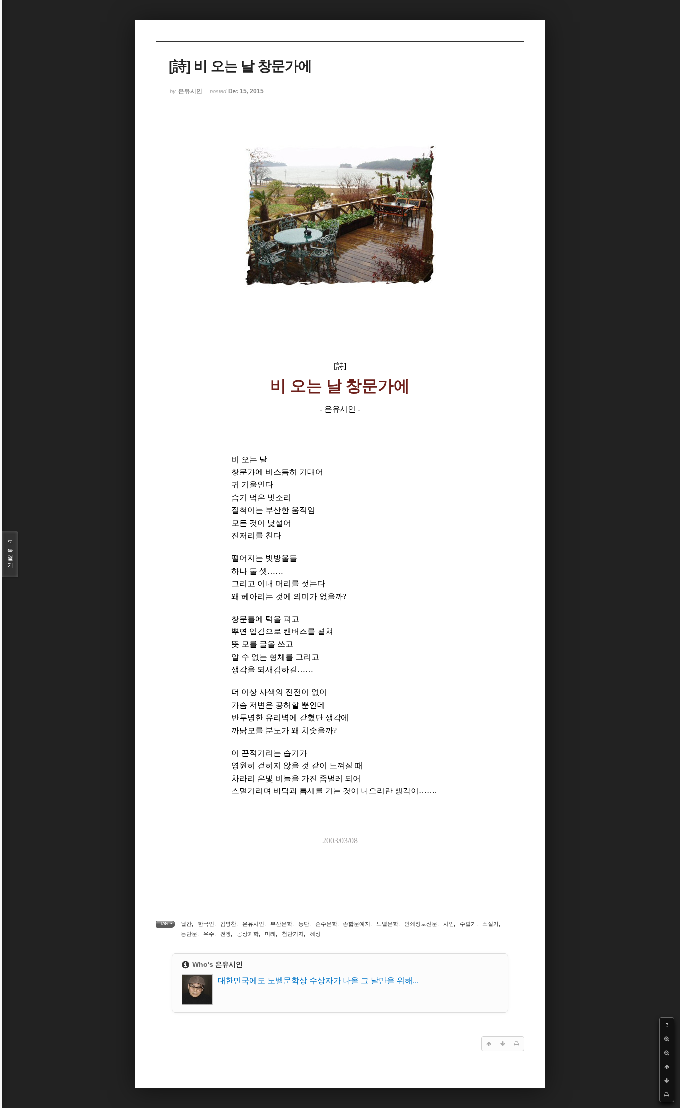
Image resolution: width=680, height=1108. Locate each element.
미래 (270, 934)
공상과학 (248, 934)
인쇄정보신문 (420, 924)
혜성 (315, 934)
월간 (186, 924)
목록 (10, 554)
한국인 (206, 924)
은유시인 (253, 924)
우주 (208, 934)
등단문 (189, 934)
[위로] (667, 1067)
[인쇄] (667, 1095)
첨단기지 (293, 934)
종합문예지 (356, 924)
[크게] (667, 1039)
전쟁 (225, 934)
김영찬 (228, 924)
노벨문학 (387, 924)
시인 (448, 924)
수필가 (468, 924)
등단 (303, 924)
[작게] (667, 1053)
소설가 (490, 924)
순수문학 (326, 924)
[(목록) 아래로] (667, 1081)
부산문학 (281, 924)
